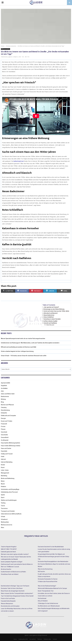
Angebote (4, 385)
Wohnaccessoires (5, 48)
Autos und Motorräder (8, 394)
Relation (3, 486)
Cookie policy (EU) (23, 639)
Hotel (2, 456)
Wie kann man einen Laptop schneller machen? (15, 554)
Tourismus (4, 508)
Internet (3, 459)
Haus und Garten (6, 448)
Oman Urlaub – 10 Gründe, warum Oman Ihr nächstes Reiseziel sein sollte (23, 355)
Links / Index (5, 470)
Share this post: (50, 325)
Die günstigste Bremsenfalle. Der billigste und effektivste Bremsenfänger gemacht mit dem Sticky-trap (53, 556)
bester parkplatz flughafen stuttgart (11, 561)
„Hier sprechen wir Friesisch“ (51, 307)
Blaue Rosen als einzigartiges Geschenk (12, 591)
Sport (2, 497)
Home (15, 639)
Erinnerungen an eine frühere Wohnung (54, 309)
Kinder (3, 464)
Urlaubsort (4, 519)
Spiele (3, 495)
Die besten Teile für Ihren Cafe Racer (12, 588)
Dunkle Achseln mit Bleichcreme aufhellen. (13, 571)
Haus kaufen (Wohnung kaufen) (10, 443)
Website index (47, 639)
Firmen (3, 426)
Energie (3, 418)
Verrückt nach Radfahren (50, 323)
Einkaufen (4, 413)
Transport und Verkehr (8, 511)
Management (5, 473)
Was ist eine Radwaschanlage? (47, 586)
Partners (40, 639)
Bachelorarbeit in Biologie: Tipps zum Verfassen (15, 586)
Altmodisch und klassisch (51, 313)
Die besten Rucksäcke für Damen (47, 579)
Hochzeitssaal (42, 598)
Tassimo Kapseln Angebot (8, 546)
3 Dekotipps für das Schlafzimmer (48, 603)
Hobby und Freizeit (6, 454)
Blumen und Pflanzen (7, 404)
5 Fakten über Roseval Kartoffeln (47, 581)
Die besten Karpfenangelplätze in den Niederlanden (53, 561)
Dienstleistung (5, 410)
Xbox (2, 527)
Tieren (3, 505)
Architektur (4, 388)
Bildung (3, 399)
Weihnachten (5, 522)
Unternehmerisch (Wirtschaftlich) (11, 514)
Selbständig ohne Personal (9, 492)
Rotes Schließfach (49, 317)
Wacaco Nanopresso (7, 603)
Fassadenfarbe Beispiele (8, 601)
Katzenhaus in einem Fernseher (52, 319)
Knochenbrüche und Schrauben (10, 606)
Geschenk (4, 432)
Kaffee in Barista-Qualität (50, 321)
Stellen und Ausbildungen (9, 500)
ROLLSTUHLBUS (43, 601)
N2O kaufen (41, 571)
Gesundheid (4, 437)
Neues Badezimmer (49, 315)
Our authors (33, 639)
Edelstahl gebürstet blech (8, 551)
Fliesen (3, 429)
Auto (2, 391)
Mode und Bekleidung (7, 478)
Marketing (4, 475)
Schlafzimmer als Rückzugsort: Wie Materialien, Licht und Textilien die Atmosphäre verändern (30, 343)
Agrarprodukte (5, 383)
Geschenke (4, 434)
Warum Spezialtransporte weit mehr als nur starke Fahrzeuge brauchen (23, 338)
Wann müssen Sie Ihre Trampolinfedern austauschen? (17, 593)
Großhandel (4, 440)
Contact (55, 639)
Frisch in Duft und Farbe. (8, 598)
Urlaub (3, 516)
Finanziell (4, 424)
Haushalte (4, 451)
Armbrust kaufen (6, 569)
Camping (3, 407)
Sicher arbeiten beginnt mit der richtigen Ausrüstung (17, 351)
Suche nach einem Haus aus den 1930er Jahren (56, 311)
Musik (3, 484)
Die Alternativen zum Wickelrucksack (49, 606)
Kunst (2, 467)
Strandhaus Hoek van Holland (9, 574)
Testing (3, 503)
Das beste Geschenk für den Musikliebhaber (51, 546)
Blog (2, 402)
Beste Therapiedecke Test (45, 591)
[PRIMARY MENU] (2, 2)
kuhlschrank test (18, 161)
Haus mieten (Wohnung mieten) (10, 445)
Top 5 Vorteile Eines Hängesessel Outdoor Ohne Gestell (17, 596)
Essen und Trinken (6, 421)
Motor (3, 481)
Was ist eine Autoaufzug (45, 569)
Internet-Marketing (6, 462)
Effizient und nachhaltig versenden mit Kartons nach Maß (18, 347)
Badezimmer (5, 396)
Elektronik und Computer (8, 415)
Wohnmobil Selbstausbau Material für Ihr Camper (52, 588)
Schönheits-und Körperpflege (10, 489)
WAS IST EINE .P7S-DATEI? (9, 549)
